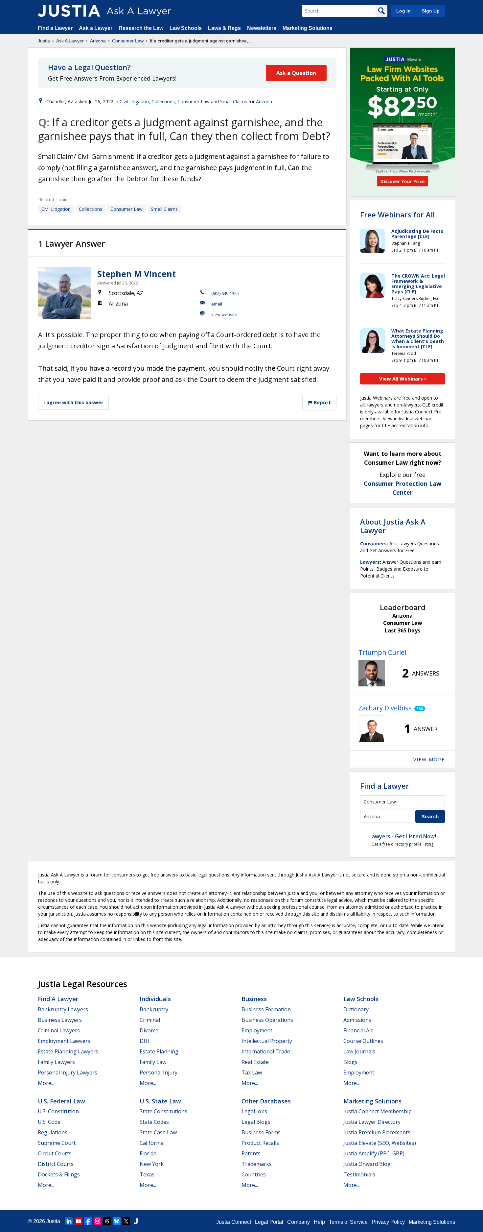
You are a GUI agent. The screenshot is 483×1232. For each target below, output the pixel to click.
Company (298, 1222)
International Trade (266, 1051)
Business (254, 999)
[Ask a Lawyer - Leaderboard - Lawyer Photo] (371, 673)
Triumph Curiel (382, 652)
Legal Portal (269, 1222)
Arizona (98, 40)
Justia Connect (233, 1222)
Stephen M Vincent (136, 273)
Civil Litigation (134, 101)
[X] (126, 1221)
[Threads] (107, 1221)
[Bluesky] (117, 1221)
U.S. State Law (160, 1101)
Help (319, 1222)
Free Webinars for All (397, 214)
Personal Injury (158, 1072)
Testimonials (359, 1174)
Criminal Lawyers (59, 1030)
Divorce (149, 1030)
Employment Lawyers (64, 1041)
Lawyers (370, 562)
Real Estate (255, 1062)
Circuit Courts (55, 1153)
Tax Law (252, 1072)
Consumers (373, 543)
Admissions (357, 1019)
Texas (147, 1174)
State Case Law (158, 1132)
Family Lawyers (56, 1062)
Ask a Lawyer (96, 28)
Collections (163, 101)
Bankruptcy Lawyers (63, 1009)
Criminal (150, 1019)
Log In (403, 10)
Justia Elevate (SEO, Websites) (379, 1142)
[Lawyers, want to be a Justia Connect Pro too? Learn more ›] (418, 708)
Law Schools (186, 28)
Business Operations (267, 1019)
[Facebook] (88, 1221)
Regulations (52, 1132)
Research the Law (141, 28)
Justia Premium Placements (376, 1132)
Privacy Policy (388, 1222)
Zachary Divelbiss (385, 707)
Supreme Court (57, 1142)
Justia (44, 40)
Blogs (350, 1062)
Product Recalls (260, 1142)
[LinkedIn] (69, 1221)
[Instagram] (98, 1221)
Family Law (153, 1062)
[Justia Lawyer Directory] (136, 1221)
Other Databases (266, 1101)
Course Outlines (363, 1041)
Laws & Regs (224, 28)
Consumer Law (128, 40)
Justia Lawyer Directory (372, 1121)
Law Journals (359, 1051)
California (152, 1142)
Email (216, 304)
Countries (254, 1174)
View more (429, 759)
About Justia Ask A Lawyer (393, 526)
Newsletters (261, 28)
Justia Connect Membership (377, 1111)
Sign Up (431, 10)
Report (321, 402)
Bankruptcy (154, 1009)
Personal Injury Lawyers (67, 1072)
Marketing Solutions (308, 28)
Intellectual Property (267, 1041)
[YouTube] (78, 1221)
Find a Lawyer (55, 28)
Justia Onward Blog (367, 1164)
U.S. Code (49, 1121)
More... (46, 1083)
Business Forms (261, 1132)
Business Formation (266, 1009)
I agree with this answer (73, 402)
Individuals (155, 999)
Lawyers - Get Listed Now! (402, 836)
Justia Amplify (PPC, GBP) (373, 1153)
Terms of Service (348, 1222)
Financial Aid (358, 1030)
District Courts (56, 1164)
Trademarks (257, 1164)
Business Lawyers (60, 1019)
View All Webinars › (402, 378)
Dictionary (356, 1009)
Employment (257, 1030)
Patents (251, 1153)
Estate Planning (159, 1051)
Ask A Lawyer (70, 40)
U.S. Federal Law (61, 1101)
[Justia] (69, 11)
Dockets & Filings (59, 1174)
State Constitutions (163, 1111)
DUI (144, 1041)
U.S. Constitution (58, 1111)
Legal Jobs (254, 1111)
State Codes (154, 1121)
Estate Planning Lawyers (68, 1051)
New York (152, 1164)
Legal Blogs (256, 1121)
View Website (224, 314)
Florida (148, 1153)
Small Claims (233, 101)
